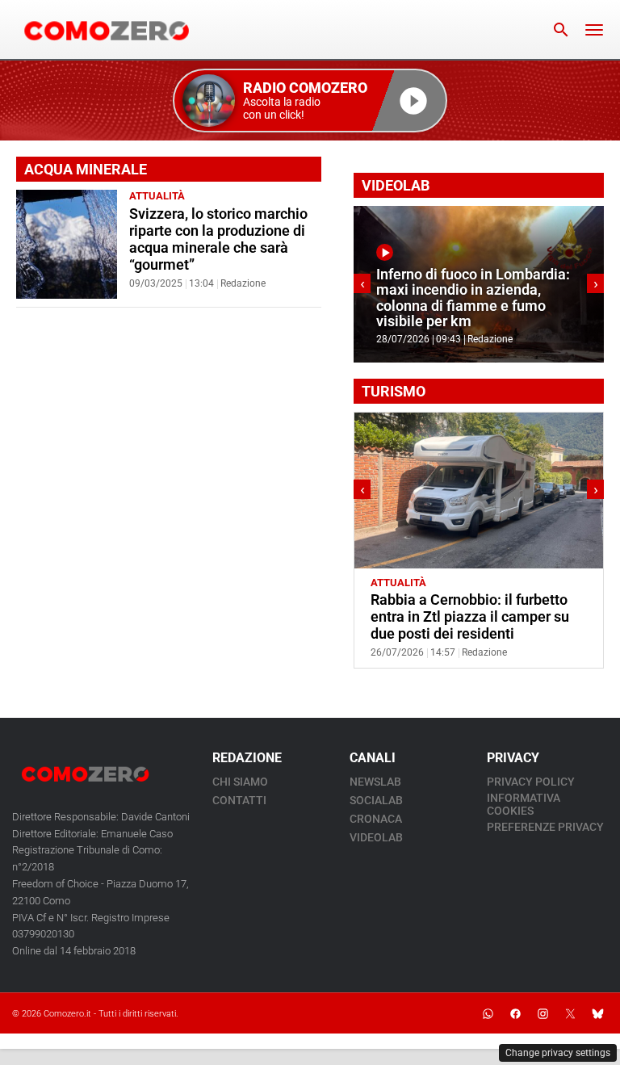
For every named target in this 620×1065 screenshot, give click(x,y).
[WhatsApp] (487, 1013)
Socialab (376, 800)
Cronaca (376, 818)
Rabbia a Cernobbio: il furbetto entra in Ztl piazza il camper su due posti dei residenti (470, 617)
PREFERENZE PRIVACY (545, 826)
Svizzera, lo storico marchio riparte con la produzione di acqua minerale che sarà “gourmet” (218, 239)
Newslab (375, 781)
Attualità (157, 196)
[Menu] (594, 30)
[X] (569, 1013)
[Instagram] (542, 1013)
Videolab (376, 837)
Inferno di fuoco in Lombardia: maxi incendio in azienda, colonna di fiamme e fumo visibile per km (473, 297)
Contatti (239, 800)
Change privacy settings (557, 1053)
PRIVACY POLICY (531, 781)
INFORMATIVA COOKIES (523, 804)
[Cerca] (561, 30)
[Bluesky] (597, 1013)
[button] (310, 100)
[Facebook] (515, 1013)
